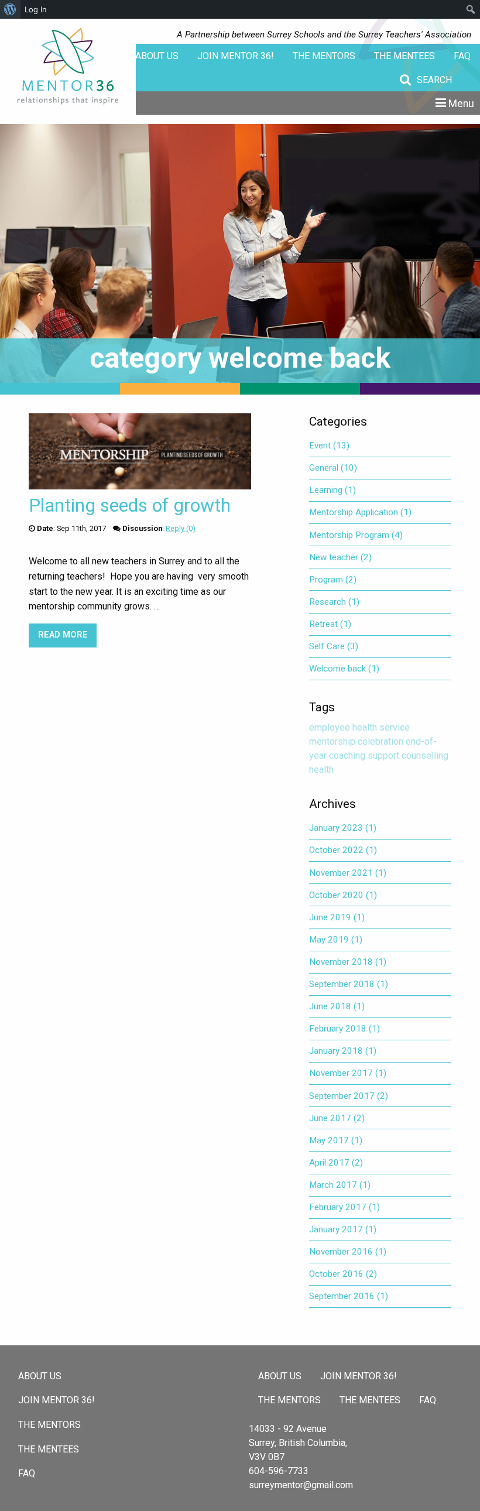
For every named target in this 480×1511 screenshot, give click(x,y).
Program (332, 579)
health (321, 769)
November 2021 (347, 873)
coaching (347, 755)
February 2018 (344, 1028)
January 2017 (342, 1229)
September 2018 (348, 984)
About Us (157, 55)
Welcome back (344, 668)
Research (334, 602)
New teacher (340, 557)
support (383, 755)
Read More (67, 635)
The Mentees (404, 55)
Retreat (330, 624)
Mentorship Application (360, 512)
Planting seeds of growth (130, 505)
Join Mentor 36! (235, 55)
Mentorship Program (356, 535)
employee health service (359, 727)
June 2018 (337, 1006)
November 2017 (347, 1073)
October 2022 (343, 850)
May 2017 (335, 1140)
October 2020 (343, 895)
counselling (425, 755)
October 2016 (343, 1274)
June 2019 (337, 917)
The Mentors (324, 55)
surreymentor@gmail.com (301, 1485)
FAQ (462, 55)
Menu (461, 103)
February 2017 (344, 1207)
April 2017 (336, 1162)
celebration (380, 741)
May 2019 (335, 939)
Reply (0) (181, 528)
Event (329, 445)
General (333, 467)
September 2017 (348, 1096)
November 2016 (347, 1251)
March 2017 (340, 1185)
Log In (36, 9)
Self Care (333, 646)
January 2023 (342, 828)
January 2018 (342, 1051)
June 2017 (337, 1118)
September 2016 (348, 1296)
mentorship (332, 741)
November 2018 (347, 962)
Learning (332, 490)
